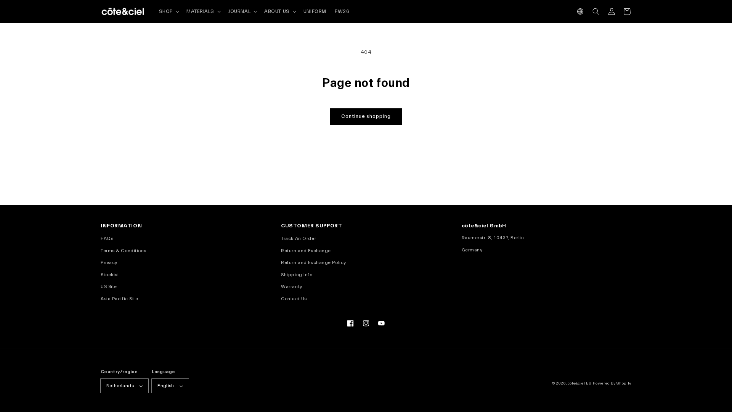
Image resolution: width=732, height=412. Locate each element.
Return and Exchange (306, 250)
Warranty (291, 286)
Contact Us (294, 298)
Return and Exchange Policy (313, 262)
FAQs (107, 238)
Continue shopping (366, 116)
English (165, 385)
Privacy (109, 262)
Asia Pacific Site (119, 298)
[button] (580, 11)
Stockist (110, 274)
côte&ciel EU (580, 383)
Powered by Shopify (612, 383)
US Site (109, 286)
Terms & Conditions (123, 250)
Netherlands (120, 385)
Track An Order (298, 238)
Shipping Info (296, 274)
